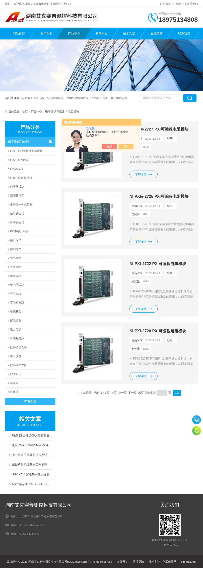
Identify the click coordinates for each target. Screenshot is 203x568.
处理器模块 (17, 186)
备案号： (122, 561)
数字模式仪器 (18, 365)
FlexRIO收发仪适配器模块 (26, 151)
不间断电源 (17, 302)
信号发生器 (17, 213)
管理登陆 (138, 561)
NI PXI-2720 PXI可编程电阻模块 (157, 331)
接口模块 (15, 240)
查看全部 (30, 401)
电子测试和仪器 (55, 111)
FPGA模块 (16, 168)
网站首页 (19, 33)
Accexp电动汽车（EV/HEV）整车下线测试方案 (32, 484)
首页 (25, 111)
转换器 (14, 391)
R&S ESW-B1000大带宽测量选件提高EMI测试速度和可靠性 (32, 435)
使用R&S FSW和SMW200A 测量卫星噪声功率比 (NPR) (32, 445)
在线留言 (178, 3)
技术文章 (129, 33)
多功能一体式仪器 (21, 204)
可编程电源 (17, 338)
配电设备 (15, 320)
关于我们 (46, 33)
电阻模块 (15, 275)
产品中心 (74, 33)
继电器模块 (17, 284)
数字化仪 (15, 374)
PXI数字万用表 (19, 231)
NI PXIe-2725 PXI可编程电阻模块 (159, 196)
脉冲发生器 (17, 222)
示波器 (14, 383)
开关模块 (15, 293)
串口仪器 (15, 356)
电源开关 (15, 311)
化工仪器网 (169, 561)
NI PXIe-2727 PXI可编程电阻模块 (159, 129)
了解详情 (140, 174)
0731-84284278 (196, 419)
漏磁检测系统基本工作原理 (29, 464)
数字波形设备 (18, 347)
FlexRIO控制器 (19, 159)
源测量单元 (17, 195)
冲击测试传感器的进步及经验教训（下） (32, 455)
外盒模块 (15, 267)
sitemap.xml (188, 561)
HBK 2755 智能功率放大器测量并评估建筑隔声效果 (32, 474)
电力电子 (15, 329)
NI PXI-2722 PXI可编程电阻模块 (157, 263)
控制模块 (15, 249)
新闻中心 (101, 33)
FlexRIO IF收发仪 (21, 177)
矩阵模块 (15, 258)
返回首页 (165, 3)
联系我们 (192, 3)
